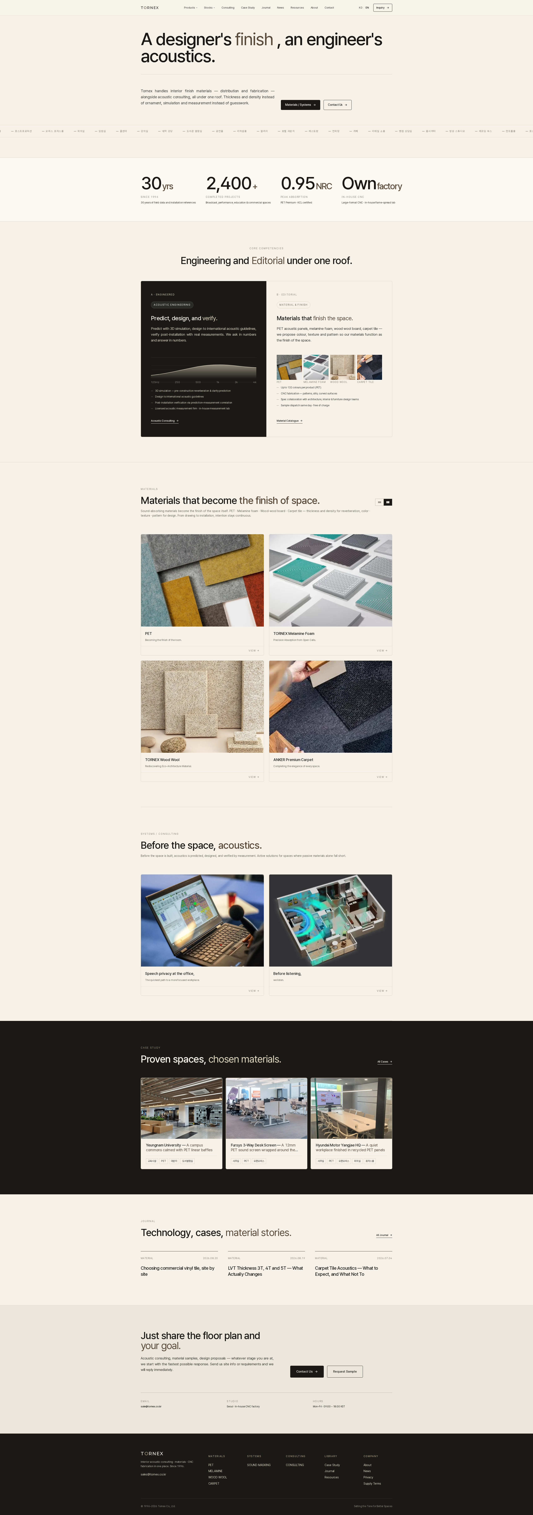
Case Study (248, 7)
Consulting (228, 7)
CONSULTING (295, 1465)
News (280, 7)
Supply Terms (372, 1483)
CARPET (213, 1483)
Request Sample (345, 1371)
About (314, 7)
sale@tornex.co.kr (151, 1406)
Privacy (368, 1477)
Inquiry (382, 7)
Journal (266, 7)
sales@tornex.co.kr (153, 1474)
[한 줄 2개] (388, 502)
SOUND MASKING (259, 1465)
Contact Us (337, 104)
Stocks (208, 7)
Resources (297, 7)
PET (211, 1465)
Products (189, 7)
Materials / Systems (300, 104)
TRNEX (150, 8)
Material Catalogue (290, 420)
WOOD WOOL (217, 1477)
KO (360, 7)
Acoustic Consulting (165, 420)
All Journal (384, 1235)
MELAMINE (215, 1471)
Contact (329, 7)
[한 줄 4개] (379, 502)
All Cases (384, 1061)
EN (367, 7)
